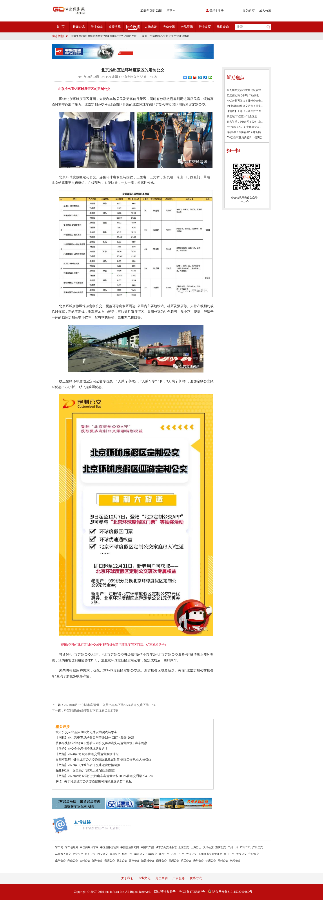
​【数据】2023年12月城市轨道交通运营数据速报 (88, 765)
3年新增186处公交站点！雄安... (245, 105)
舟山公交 (72, 860)
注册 (221, 10)
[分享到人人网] (205, 77)
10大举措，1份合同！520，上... (245, 121)
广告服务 (178, 878)
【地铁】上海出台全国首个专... (245, 111)
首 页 (61, 27)
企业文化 (144, 878)
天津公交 (208, 847)
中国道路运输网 (109, 847)
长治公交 (235, 860)
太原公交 (115, 853)
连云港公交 (147, 860)
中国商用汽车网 (89, 847)
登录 (212, 10)
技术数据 (133, 27)
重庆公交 (220, 847)
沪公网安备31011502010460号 (231, 891)
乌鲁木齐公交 (63, 853)
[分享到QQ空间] (190, 77)
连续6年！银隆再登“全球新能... (245, 132)
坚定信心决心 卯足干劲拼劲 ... (244, 95)
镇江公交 (186, 860)
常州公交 (223, 860)
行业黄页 (205, 27)
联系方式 (196, 878)
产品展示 (187, 27)
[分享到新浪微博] (195, 77)
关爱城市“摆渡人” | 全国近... (243, 116)
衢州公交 (109, 860)
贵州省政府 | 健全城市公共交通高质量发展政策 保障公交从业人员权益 (103, 759)
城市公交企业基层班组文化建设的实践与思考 (86, 732)
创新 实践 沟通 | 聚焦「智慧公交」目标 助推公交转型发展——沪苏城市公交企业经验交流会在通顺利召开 (132, 35)
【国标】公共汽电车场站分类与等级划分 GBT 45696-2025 (95, 737)
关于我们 (127, 878)
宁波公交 (254, 853)
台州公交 (85, 860)
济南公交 (152, 853)
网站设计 (160, 891)
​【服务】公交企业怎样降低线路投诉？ (82, 748)
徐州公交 (210, 860)
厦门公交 (229, 853)
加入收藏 (265, 10)
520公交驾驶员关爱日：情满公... (245, 137)
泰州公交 (174, 860)
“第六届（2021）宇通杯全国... (244, 126)
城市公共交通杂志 (166, 847)
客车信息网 (71, 847)
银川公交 (90, 853)
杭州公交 (127, 853)
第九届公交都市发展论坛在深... (245, 90)
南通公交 (161, 860)
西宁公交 (78, 853)
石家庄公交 (177, 853)
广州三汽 (257, 847)
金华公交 (60, 860)
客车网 (59, 847)
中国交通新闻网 (129, 847)
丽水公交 (122, 860)
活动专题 (169, 27)
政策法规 (115, 27)
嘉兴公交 (134, 860)
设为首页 (249, 10)
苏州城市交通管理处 (210, 853)
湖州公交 (97, 860)
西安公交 (102, 853)
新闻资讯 (79, 27)
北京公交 (183, 847)
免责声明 (161, 878)
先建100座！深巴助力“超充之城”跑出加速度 (85, 770)
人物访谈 (151, 27)
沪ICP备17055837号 (192, 891)
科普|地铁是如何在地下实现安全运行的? (91, 710)
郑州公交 (164, 853)
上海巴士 (196, 847)
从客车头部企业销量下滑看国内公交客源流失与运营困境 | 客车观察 (101, 743)
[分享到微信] (210, 77)
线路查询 (223, 27)
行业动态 (97, 27)
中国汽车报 (147, 847)
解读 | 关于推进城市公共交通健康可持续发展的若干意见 (94, 781)
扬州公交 (198, 860)
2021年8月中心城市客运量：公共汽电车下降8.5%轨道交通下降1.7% (110, 705)
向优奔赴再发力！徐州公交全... (245, 100)
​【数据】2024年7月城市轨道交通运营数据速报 (87, 754)
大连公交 (191, 853)
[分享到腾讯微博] (200, 77)
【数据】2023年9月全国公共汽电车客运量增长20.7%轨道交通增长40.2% (104, 776)
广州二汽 (245, 847)
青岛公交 (241, 853)
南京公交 (139, 853)
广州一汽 (233, 847)
